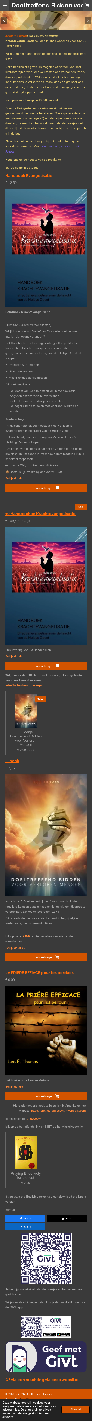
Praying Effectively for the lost (26, 1176)
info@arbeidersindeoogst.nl (25, 685)
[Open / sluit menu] (4, 5)
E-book (12, 761)
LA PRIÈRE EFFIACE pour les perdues (39, 972)
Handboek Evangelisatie (28, 175)
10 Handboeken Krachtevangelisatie (40, 514)
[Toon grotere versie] (46, 1258)
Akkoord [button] (75, 1409)
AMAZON (34, 1118)
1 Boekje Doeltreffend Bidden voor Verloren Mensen (26, 738)
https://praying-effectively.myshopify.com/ (59, 1110)
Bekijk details (14, 478)
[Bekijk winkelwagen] (87, 5)
